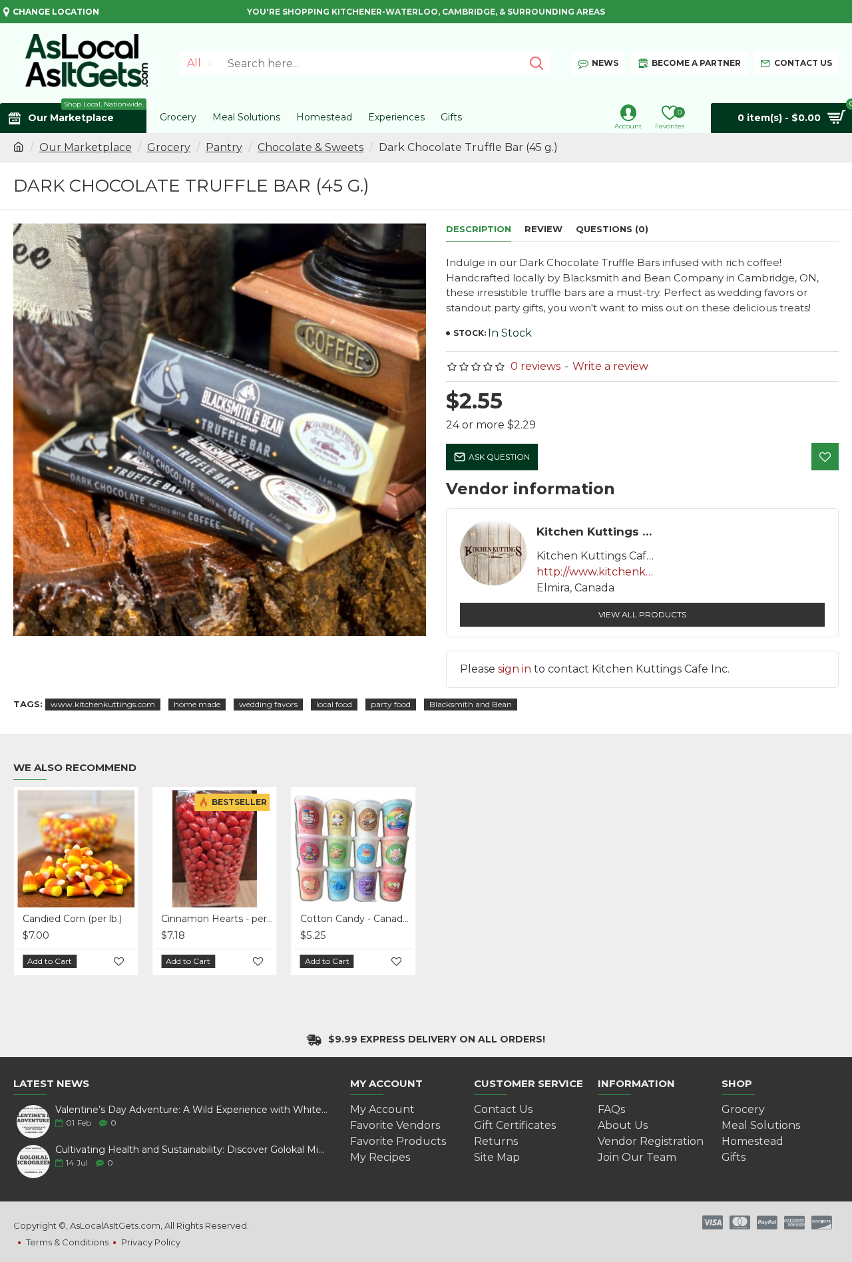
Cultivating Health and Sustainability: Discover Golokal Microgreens (191, 1150)
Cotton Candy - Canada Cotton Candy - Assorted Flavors (356, 919)
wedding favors (268, 704)
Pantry (224, 147)
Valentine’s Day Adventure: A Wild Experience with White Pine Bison (191, 1110)
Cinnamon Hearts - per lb (217, 919)
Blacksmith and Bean (470, 704)
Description (478, 229)
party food (391, 704)
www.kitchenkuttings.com (103, 704)
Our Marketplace (85, 147)
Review (543, 229)
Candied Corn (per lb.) (72, 919)
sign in (514, 669)
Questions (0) (612, 229)
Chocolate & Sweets (310, 147)
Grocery (168, 147)
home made (197, 704)
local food (334, 704)
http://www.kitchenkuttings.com (596, 571)
